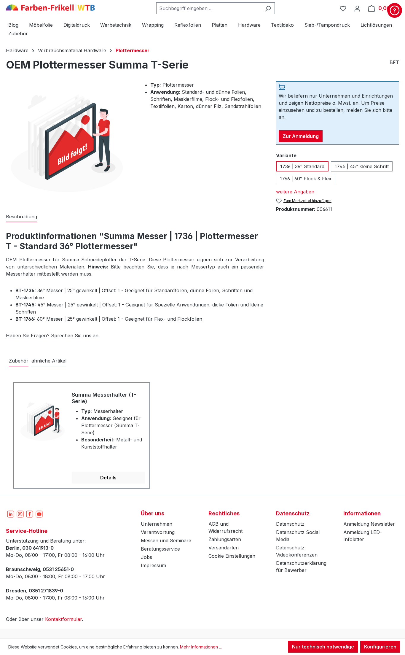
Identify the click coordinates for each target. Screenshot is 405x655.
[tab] (21, 217)
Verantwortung (158, 532)
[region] (202, 432)
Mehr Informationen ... (201, 646)
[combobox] (208, 8)
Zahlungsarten (224, 539)
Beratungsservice (160, 549)
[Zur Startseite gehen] (50, 7)
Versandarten (223, 548)
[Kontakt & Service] (394, 10)
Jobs (146, 557)
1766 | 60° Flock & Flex (305, 179)
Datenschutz (290, 524)
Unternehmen (156, 524)
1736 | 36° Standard (302, 166)
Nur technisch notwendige (323, 647)
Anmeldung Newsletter (369, 524)
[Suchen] (268, 8)
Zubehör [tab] (18, 361)
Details (108, 478)
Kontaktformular (63, 619)
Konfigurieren (380, 647)
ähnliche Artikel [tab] (48, 361)
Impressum (153, 565)
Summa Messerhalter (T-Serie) (104, 398)
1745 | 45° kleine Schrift (362, 166)
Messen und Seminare (166, 540)
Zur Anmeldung (301, 136)
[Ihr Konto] (357, 8)
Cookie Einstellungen (231, 556)
